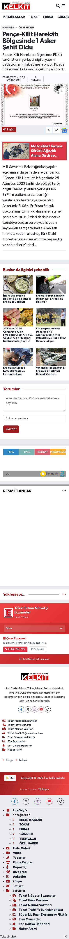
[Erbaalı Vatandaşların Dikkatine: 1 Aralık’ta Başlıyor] (51, 284)
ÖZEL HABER (26, 27)
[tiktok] (60, 801)
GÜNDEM (26, 834)
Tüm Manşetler (17, 741)
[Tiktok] (48, 709)
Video (17, 852)
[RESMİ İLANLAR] (64, 491)
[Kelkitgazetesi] (16, 6)
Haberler (8, 27)
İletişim (23, 760)
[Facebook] (21, 709)
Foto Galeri (21, 848)
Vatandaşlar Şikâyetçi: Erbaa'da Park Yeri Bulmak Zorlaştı (50, 371)
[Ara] (58, 6)
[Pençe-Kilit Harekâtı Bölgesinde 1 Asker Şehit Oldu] (34, 104)
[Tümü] (64, 594)
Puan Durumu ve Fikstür (21, 737)
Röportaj (19, 867)
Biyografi (20, 871)
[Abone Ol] (64, 130)
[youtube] (49, 801)
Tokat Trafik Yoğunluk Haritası (25, 733)
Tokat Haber (8, 936)
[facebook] (14, 801)
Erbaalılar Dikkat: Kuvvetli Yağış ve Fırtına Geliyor (14, 371)
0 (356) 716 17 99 (16, 649)
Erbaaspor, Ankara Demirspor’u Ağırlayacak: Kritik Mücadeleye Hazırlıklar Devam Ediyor (51, 334)
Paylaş (11, 129)
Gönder (11, 429)
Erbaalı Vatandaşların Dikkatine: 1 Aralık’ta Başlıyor (50, 298)
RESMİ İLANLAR (14, 17)
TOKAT (34, 17)
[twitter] (26, 801)
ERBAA (48, 17)
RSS (11, 778)
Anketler (19, 876)
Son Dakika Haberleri (20, 745)
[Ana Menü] (63, 6)
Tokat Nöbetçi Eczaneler (22, 720)
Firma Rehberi (23, 862)
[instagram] (37, 801)
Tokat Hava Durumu (19, 724)
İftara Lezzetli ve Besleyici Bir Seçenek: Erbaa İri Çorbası (17, 298)
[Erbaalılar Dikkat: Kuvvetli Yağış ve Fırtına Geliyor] (18, 356)
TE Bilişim (43, 789)
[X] (28, 709)
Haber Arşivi (15, 749)
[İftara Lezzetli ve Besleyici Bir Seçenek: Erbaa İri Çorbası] (18, 284)
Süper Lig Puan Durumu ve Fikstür (43, 914)
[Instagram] (34, 709)
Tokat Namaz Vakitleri (20, 729)
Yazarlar (19, 857)
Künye (9, 760)
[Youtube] (41, 709)
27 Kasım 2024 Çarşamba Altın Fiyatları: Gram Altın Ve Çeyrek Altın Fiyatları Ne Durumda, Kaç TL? (18, 334)
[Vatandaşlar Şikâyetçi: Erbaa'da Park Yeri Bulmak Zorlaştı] (51, 356)
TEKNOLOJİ (27, 838)
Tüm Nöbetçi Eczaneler (36, 659)
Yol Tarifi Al (38, 649)
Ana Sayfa (20, 810)
